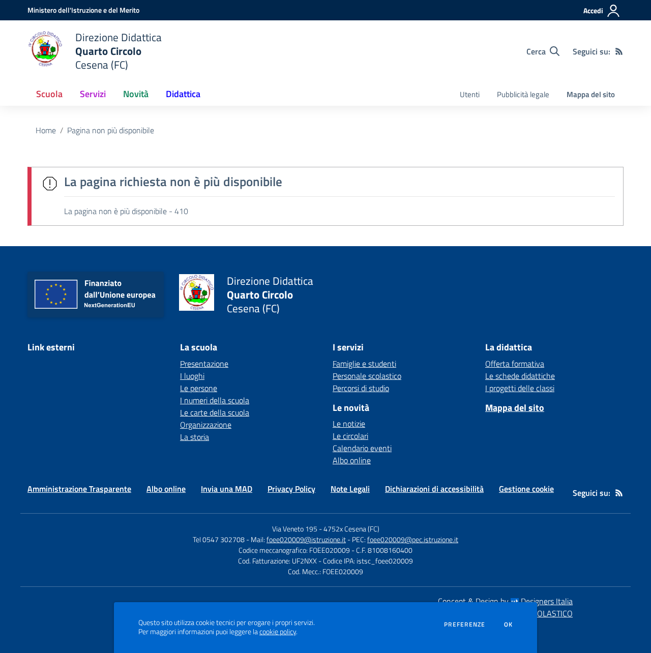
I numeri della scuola (214, 400)
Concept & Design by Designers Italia (505, 601)
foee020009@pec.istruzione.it (412, 539)
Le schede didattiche (520, 376)
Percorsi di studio (361, 388)
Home (46, 130)
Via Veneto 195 (294, 528)
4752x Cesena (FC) (351, 528)
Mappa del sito (591, 94)
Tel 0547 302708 (219, 539)
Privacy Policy (291, 489)
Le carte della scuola (214, 412)
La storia (194, 437)
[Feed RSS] (619, 51)
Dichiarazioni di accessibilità (434, 489)
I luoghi (192, 376)
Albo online (352, 460)
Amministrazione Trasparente (79, 489)
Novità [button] (136, 94)
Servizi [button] (93, 94)
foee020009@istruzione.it (306, 539)
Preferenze (464, 624)
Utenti (470, 94)
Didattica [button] (183, 94)
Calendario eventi (362, 448)
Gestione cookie (526, 489)
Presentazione (204, 364)
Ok (508, 624)
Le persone (198, 388)
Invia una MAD (226, 489)
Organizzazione (205, 425)
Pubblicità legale (523, 94)
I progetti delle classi (519, 388)
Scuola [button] (49, 94)
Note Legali (350, 489)
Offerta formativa (514, 364)
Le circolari (350, 436)
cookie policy (277, 631)
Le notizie (349, 424)
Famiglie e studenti (364, 364)
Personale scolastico (367, 376)
